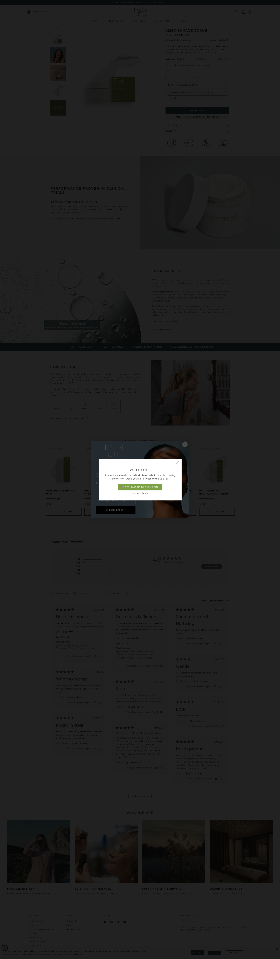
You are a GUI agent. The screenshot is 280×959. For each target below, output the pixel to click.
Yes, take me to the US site (142, 487)
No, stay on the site (140, 493)
